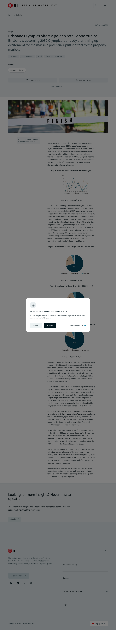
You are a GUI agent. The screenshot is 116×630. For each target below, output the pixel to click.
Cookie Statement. (44, 318)
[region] (58, 315)
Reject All (36, 325)
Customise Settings (78, 325)
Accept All (49, 325)
